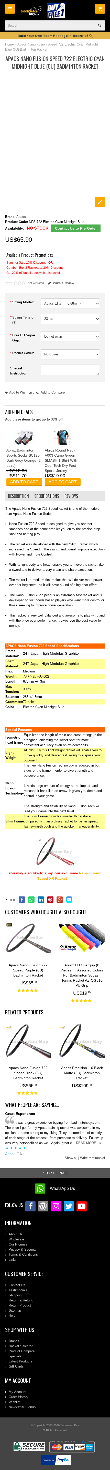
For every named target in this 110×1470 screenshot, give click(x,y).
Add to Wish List (21, 392)
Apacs (21, 217)
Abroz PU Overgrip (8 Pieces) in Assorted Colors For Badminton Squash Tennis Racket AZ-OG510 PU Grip (82, 975)
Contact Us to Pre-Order (76, 228)
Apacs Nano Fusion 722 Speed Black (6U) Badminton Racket (28, 1073)
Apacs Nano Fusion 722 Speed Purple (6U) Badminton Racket (28, 970)
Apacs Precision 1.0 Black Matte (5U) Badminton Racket (82, 1073)
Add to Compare (53, 392)
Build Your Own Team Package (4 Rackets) (53, 35)
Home (9, 44)
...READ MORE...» (87, 1143)
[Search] (100, 25)
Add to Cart (24, 482)
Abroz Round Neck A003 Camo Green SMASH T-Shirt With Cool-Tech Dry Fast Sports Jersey (61, 460)
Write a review (63, 283)
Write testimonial (92, 1158)
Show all (71, 1158)
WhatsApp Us (62, 1188)
